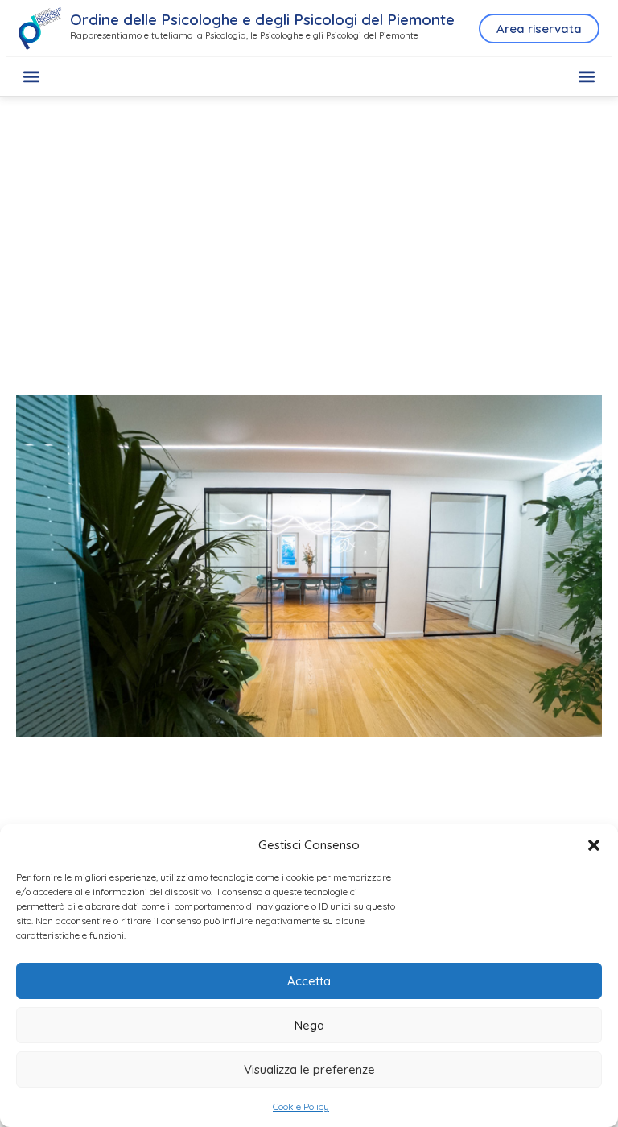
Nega (309, 1025)
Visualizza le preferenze (309, 1069)
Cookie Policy (301, 1106)
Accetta (309, 981)
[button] (594, 845)
